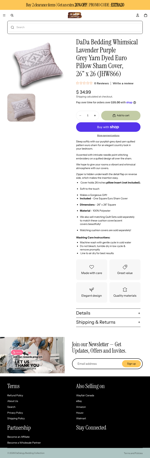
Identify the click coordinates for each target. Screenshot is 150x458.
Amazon (81, 407)
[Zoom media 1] (36, 63)
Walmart (81, 418)
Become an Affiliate (18, 436)
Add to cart (123, 115)
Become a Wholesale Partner (24, 442)
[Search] (12, 15)
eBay (79, 401)
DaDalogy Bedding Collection (29, 453)
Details (83, 313)
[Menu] (4, 15)
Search (11, 407)
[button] (75, 27)
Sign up (131, 363)
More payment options (108, 135)
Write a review (123, 83)
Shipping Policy (16, 418)
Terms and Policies (133, 453)
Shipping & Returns (95, 322)
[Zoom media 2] (21, 108)
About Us (12, 401)
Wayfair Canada (85, 395)
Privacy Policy (15, 412)
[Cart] (146, 15)
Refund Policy (15, 395)
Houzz (79, 412)
